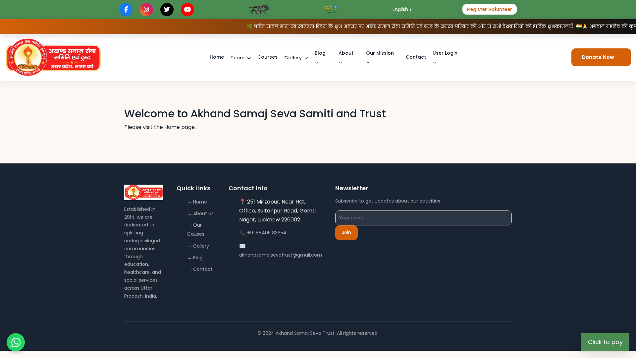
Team (237, 57)
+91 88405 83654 (267, 232)
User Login (445, 53)
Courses (267, 57)
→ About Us (200, 213)
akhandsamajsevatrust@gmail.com (280, 255)
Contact (416, 57)
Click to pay (605, 342)
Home (217, 57)
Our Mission (380, 53)
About (346, 53)
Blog (320, 53)
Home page (179, 127)
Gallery (293, 57)
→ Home (197, 202)
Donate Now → (601, 57)
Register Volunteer (489, 9)
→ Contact (200, 269)
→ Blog (195, 257)
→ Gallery (198, 246)
